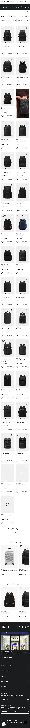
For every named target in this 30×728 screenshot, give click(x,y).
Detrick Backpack (5, 328)
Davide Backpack (5, 484)
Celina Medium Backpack (22, 77)
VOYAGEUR (18, 76)
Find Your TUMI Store (6, 657)
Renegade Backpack (6, 172)
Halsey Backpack (20, 422)
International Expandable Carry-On (9, 570)
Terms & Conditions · (13, 722)
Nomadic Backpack (20, 391)
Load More (15, 532)
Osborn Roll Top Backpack (5, 454)
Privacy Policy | (22, 722)
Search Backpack (20, 46)
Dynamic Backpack (5, 422)
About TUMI (4, 681)
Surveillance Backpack (6, 391)
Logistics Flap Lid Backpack (5, 360)
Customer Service (6, 670)
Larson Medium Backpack (7, 516)
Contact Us (4, 686)
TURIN (17, 327)
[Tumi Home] (4, 6)
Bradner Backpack (20, 141)
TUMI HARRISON (4, 139)
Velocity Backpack (20, 359)
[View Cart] (25, 7)
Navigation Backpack (6, 46)
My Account (4, 676)
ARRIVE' (2, 514)
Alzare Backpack (20, 328)
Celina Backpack (20, 203)
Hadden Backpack (5, 266)
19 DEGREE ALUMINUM (6, 569)
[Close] (28, 2)
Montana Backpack (20, 172)
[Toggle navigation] (28, 7)
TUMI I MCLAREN (19, 358)
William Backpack (20, 297)
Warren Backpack (5, 141)
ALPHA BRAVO (4, 76)
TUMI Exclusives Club (6, 665)
